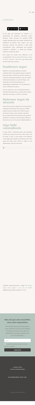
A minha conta (17, 367)
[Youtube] (22, 381)
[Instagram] (13, 381)
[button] (17, 7)
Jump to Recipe (13, 28)
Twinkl (24, 290)
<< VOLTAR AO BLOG (7, 20)
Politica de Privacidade (17, 369)
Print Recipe (24, 28)
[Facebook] (17, 381)
